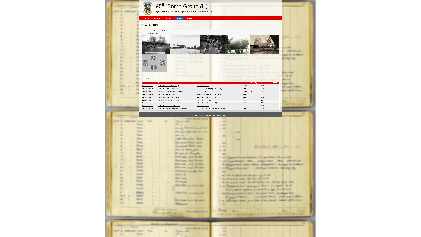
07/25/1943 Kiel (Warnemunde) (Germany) (172, 109)
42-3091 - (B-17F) (203, 86)
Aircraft (190, 18)
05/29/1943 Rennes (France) (168, 89)
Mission (169, 18)
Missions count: (153, 33)
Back (143, 74)
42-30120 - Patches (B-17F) (207, 97)
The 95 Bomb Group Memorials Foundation (213, 115)
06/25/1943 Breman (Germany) (168, 97)
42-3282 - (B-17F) (203, 106)
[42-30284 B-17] (214, 44)
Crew (179, 18)
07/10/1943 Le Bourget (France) (169, 103)
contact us (207, 11)
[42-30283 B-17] (185, 44)
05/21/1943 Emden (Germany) (168, 86)
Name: (156, 31)
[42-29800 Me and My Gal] (239, 44)
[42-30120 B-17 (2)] (264, 44)
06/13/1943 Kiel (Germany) (167, 94)
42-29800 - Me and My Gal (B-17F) (209, 89)
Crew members (147, 86)
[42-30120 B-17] (156, 44)
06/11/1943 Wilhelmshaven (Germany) (171, 91)
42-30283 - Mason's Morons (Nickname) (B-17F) (214, 109)
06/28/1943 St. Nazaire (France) (169, 100)
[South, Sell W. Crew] (154, 63)
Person (157, 18)
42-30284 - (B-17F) (204, 100)
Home (146, 18)
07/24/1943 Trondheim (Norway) (169, 106)
